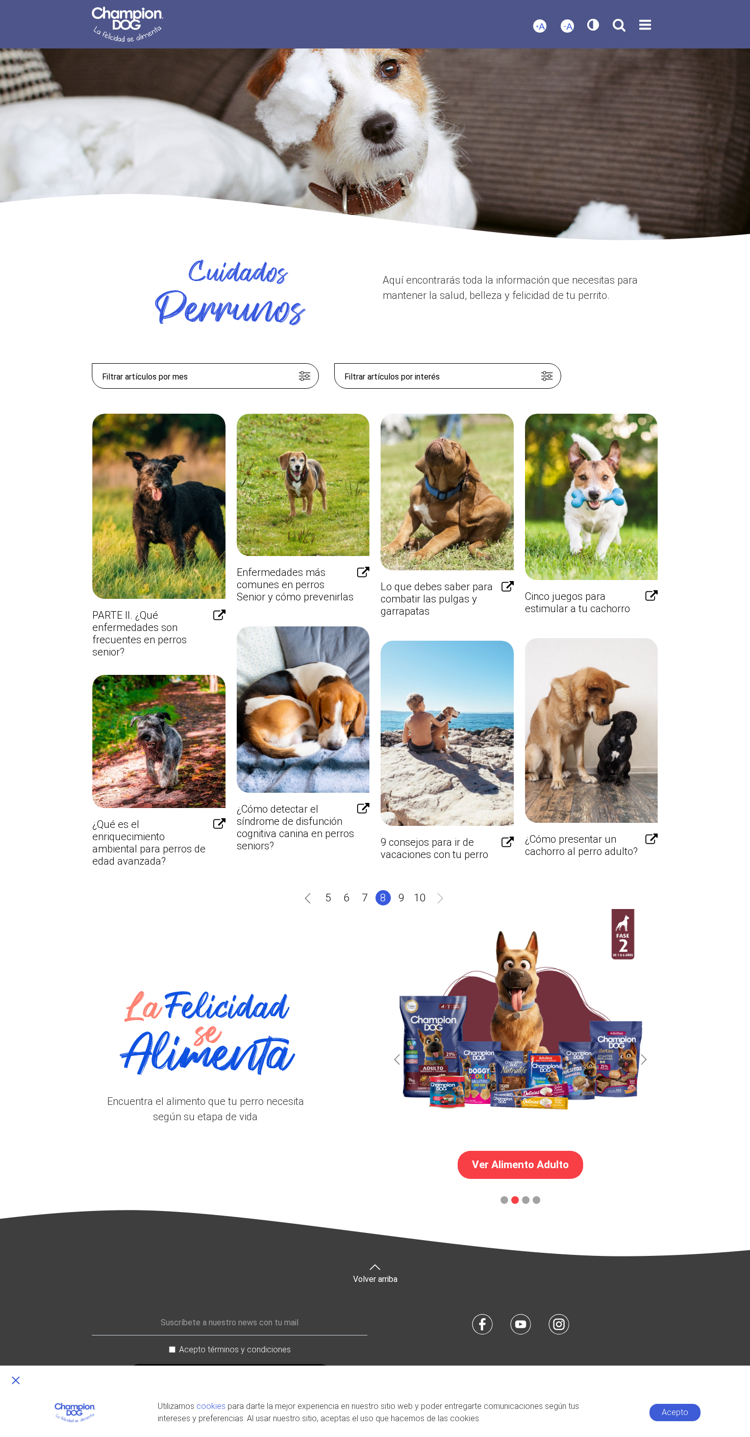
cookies (211, 1406)
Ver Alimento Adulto (520, 1164)
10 (420, 898)
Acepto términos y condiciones (235, 1349)
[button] (397, 1059)
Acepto (675, 1412)
